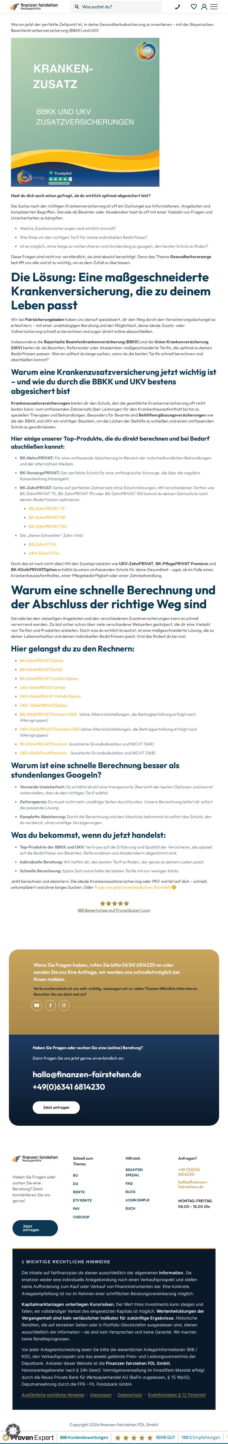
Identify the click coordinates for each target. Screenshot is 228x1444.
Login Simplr (138, 1200)
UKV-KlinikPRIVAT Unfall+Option (50, 696)
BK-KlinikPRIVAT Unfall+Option (49, 678)
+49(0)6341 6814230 (69, 1087)
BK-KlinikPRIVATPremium (43, 744)
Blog (130, 1191)
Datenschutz (130, 1394)
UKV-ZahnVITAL (44, 553)
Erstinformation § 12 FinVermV (177, 1394)
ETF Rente (82, 1200)
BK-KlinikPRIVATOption (41, 660)
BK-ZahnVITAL (43, 544)
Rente (79, 1192)
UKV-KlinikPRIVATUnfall (42, 687)
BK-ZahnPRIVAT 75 (47, 508)
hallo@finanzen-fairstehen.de (87, 1074)
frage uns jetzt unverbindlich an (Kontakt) (132, 887)
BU (75, 1175)
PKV (76, 1208)
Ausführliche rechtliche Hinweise (53, 1394)
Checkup (81, 1217)
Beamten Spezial (134, 1172)
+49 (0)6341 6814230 (189, 1172)
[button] (13, 1431)
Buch (130, 1208)
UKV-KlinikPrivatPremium (43, 753)
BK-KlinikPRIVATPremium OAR (49, 714)
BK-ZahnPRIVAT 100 (48, 526)
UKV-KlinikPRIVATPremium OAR (50, 729)
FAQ (129, 1183)
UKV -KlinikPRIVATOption (43, 705)
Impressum (101, 1394)
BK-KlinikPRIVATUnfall (41, 669)
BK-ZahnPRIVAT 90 (47, 517)
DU (75, 1183)
